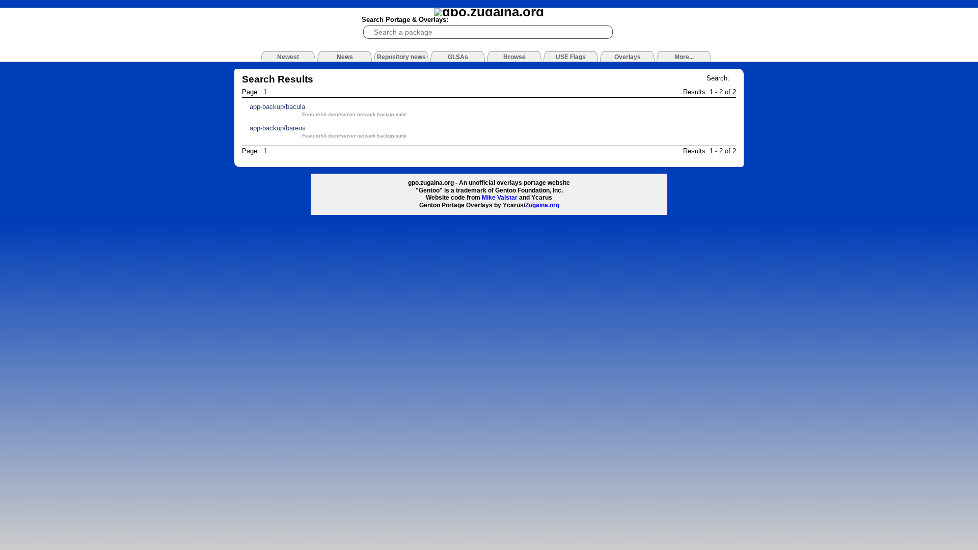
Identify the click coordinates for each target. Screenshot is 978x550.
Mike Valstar (500, 198)
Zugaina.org (542, 205)
